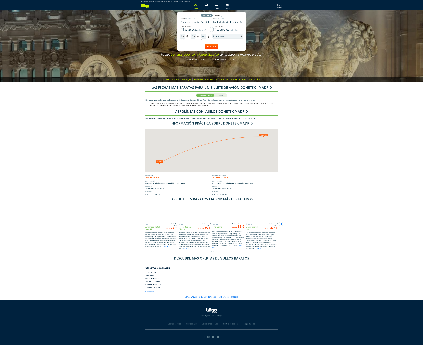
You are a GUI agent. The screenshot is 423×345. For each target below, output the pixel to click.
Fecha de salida (186, 26)
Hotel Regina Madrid (185, 228)
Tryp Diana (217, 227)
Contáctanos (191, 324)
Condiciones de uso (210, 324)
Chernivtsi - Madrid (153, 284)
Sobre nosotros (174, 324)
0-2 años (204, 40)
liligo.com (144, 1)
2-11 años (194, 40)
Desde (188, 19)
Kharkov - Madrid (152, 287)
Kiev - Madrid (150, 272)
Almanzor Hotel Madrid (152, 228)
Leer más (167, 247)
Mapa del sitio (249, 324)
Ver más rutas (150, 292)
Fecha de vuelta (218, 26)
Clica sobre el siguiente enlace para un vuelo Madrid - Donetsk (211, 59)
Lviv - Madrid (150, 275)
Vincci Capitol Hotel (252, 228)
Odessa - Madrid (152, 278)
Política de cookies (230, 324)
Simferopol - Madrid (153, 281)
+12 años (183, 40)
